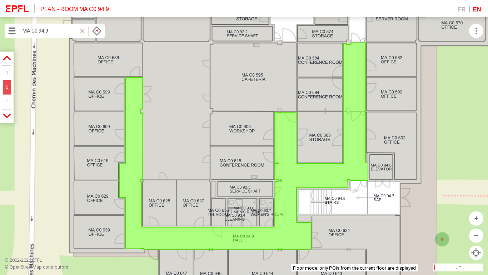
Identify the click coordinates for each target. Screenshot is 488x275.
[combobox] (62, 31)
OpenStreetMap (26, 267)
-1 (7, 101)
